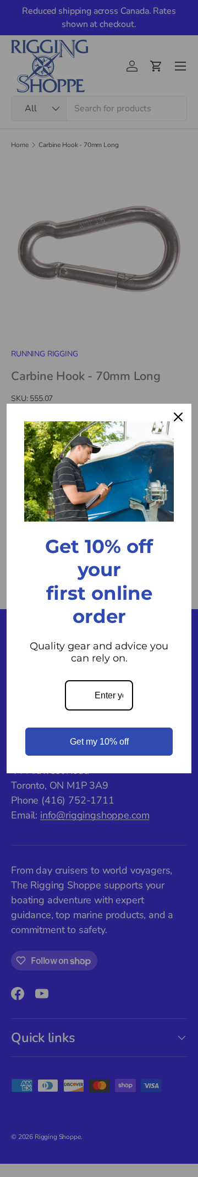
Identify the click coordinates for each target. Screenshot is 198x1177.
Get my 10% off (99, 741)
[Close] (178, 417)
